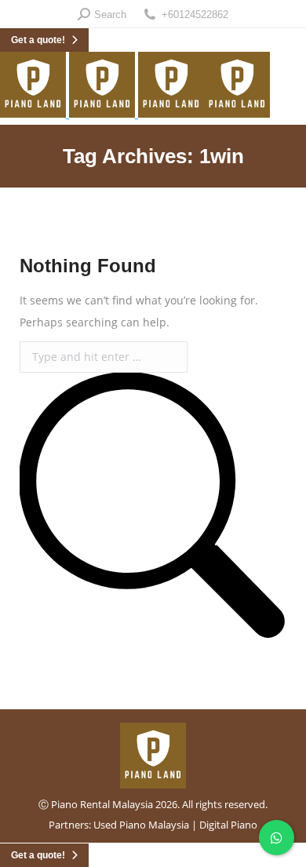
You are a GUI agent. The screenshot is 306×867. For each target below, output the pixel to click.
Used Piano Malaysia (141, 825)
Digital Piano (228, 825)
